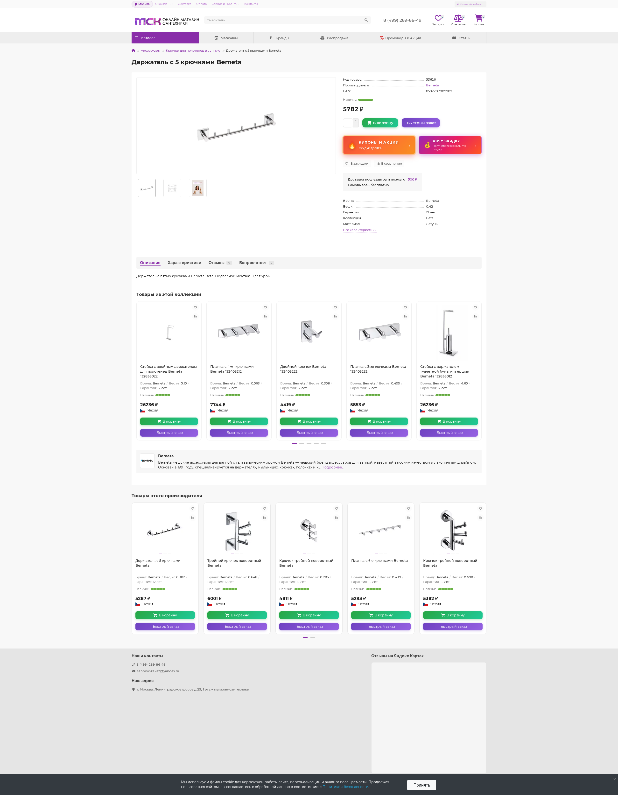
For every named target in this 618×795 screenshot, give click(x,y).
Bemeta (432, 85)
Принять (421, 785)
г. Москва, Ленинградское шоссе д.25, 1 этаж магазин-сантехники (193, 689)
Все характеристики (360, 230)
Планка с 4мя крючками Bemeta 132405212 (232, 369)
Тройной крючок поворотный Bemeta (234, 563)
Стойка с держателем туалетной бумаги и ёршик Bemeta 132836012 (444, 371)
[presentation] (137, 370)
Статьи (465, 38)
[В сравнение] (195, 316)
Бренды (282, 38)
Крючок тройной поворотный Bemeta (306, 563)
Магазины (229, 38)
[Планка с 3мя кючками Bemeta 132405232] (379, 333)
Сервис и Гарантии (225, 4)
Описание (150, 262)
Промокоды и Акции (403, 38)
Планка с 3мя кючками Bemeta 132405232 (378, 369)
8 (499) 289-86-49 (150, 664)
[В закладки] (195, 307)
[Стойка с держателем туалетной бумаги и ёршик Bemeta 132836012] (449, 333)
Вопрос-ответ (255, 262)
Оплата (201, 4)
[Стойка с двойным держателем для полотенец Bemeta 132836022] (169, 333)
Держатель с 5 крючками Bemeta (158, 563)
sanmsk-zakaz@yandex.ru (158, 671)
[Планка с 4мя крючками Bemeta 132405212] (239, 333)
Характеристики (184, 262)
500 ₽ (412, 179)
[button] (294, 443)
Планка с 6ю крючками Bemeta (379, 560)
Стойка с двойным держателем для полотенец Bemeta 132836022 (168, 371)
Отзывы (219, 262)
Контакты (251, 4)
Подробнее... (333, 467)
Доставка (184, 4)
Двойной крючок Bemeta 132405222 (303, 369)
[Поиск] (366, 20)
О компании (164, 4)
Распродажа (337, 38)
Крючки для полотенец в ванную (193, 50)
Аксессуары (150, 50)
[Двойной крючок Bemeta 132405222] (309, 333)
